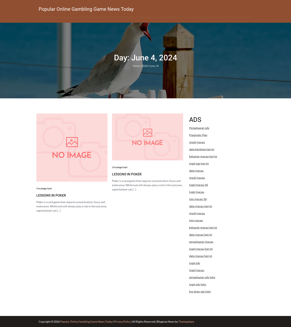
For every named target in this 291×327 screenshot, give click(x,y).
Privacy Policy (122, 321)
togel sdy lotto (197, 284)
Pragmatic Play (198, 135)
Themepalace (186, 321)
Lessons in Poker (51, 195)
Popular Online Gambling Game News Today (86, 9)
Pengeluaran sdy (199, 128)
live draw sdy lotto (200, 291)
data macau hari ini (200, 256)
